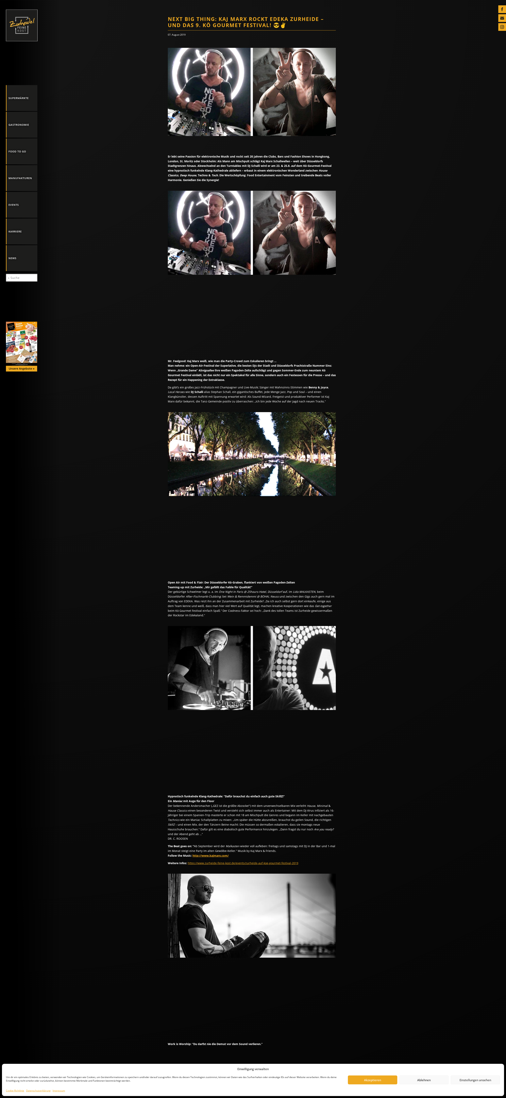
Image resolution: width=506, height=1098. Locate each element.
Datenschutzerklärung (38, 1090)
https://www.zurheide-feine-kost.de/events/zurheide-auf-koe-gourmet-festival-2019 (243, 863)
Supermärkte (18, 98)
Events (13, 205)
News (12, 258)
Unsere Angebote (22, 368)
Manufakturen (20, 178)
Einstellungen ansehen (475, 1080)
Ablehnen (424, 1080)
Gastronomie (18, 124)
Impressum (59, 1090)
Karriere (15, 231)
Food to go (17, 151)
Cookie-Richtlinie (15, 1090)
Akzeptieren (372, 1080)
